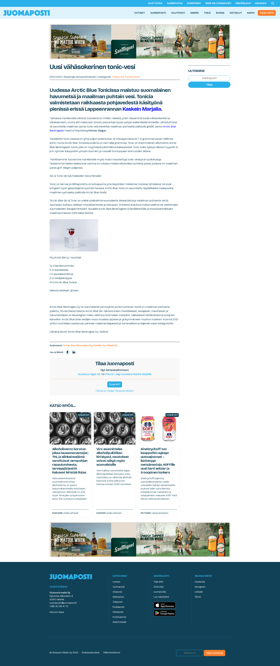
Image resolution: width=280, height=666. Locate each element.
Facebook (200, 581)
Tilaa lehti (267, 12)
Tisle (207, 12)
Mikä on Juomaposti (218, 3)
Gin (103, 345)
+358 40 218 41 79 (59, 606)
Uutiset (139, 12)
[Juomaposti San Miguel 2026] (140, 41)
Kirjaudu (260, 3)
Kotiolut (236, 12)
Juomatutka (174, 3)
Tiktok (198, 597)
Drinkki (97, 345)
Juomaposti (158, 12)
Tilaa (209, 84)
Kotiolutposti (119, 617)
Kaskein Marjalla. (142, 109)
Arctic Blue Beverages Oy (78, 345)
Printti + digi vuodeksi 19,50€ (128, 374)
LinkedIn (199, 592)
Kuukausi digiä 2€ (89, 374)
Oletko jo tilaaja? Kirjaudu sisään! (115, 390)
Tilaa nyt (114, 384)
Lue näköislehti (161, 597)
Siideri (194, 12)
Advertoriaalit (119, 622)
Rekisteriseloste (111, 652)
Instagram (200, 586)
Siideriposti (118, 597)
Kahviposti (118, 612)
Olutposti (178, 12)
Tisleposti (118, 77)
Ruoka (220, 12)
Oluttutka (155, 3)
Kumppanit (194, 3)
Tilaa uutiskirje (214, 652)
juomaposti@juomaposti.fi (63, 603)
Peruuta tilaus (57, 612)
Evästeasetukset (90, 652)
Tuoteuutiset (132, 77)
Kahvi (250, 12)
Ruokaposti (118, 607)
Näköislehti (243, 3)
